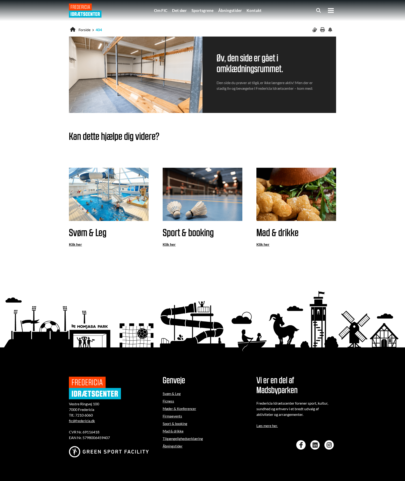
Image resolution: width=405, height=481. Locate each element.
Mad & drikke (173, 431)
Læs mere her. (267, 426)
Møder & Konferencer (179, 408)
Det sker (179, 10)
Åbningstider (230, 10)
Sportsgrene (202, 10)
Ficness (168, 401)
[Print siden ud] (323, 30)
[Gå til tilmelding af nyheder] (331, 30)
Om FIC (160, 10)
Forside (84, 29)
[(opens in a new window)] (302, 445)
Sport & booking (175, 423)
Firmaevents (172, 416)
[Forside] (85, 11)
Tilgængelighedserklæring (183, 438)
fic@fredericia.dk (82, 421)
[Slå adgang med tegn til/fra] (315, 30)
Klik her (75, 244)
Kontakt (254, 10)
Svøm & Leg (172, 394)
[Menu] (331, 10)
